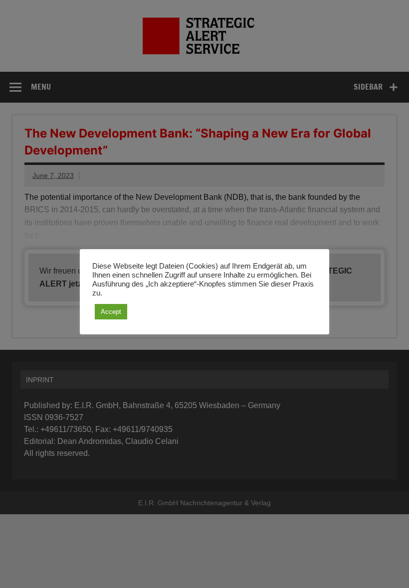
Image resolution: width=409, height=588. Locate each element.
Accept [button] (111, 311)
